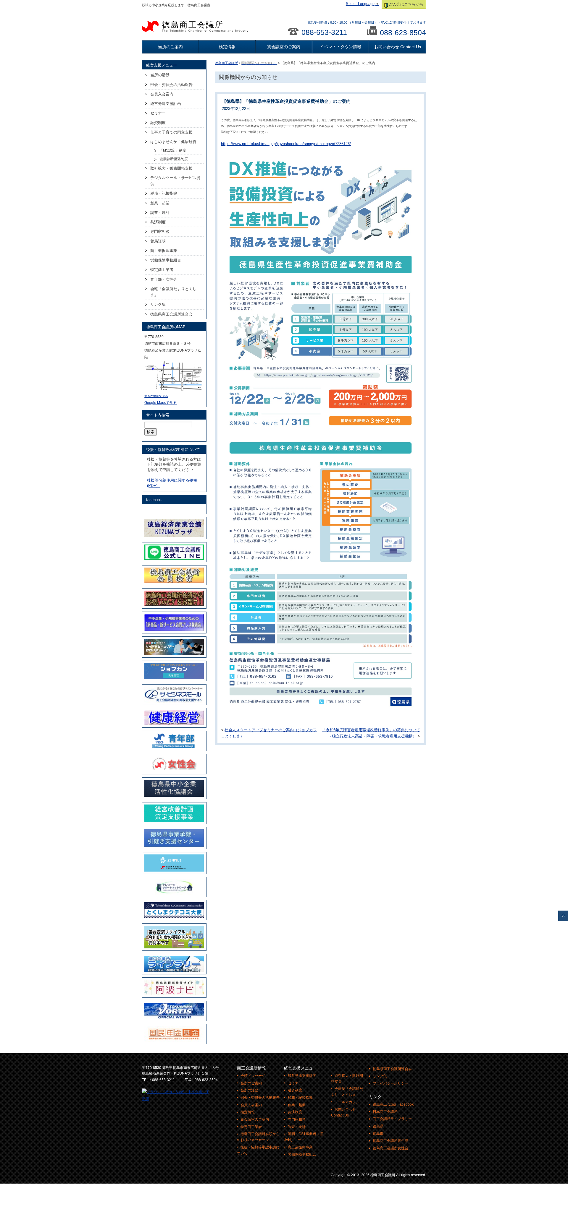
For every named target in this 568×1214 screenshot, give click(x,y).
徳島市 (378, 1134)
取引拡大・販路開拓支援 (171, 168)
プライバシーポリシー (390, 1083)
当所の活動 (160, 75)
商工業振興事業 (163, 250)
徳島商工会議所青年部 (390, 1141)
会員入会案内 (161, 94)
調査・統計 (160, 212)
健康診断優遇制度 (173, 159)
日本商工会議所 (385, 1112)
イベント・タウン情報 (340, 46)
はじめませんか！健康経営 (173, 141)
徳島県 (378, 1126)
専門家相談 (160, 231)
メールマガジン (347, 1102)
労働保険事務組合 (165, 260)
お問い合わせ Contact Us (397, 46)
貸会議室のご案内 (283, 46)
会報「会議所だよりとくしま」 (173, 292)
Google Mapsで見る (160, 403)
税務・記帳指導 (163, 193)
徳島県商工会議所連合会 (171, 314)
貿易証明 (158, 241)
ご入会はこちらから (406, 4)
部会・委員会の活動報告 (171, 84)
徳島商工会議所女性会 (390, 1148)
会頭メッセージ (253, 1076)
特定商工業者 (161, 269)
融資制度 (158, 123)
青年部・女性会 (163, 279)
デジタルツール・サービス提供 (175, 180)
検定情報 (227, 46)
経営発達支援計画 (165, 103)
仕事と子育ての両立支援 (171, 132)
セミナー (158, 113)
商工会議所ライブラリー (392, 1119)
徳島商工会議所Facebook (393, 1104)
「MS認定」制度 (172, 150)
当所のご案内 (170, 46)
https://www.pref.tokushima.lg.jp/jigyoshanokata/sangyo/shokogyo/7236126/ (286, 144)
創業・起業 (160, 203)
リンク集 (158, 304)
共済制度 (158, 222)
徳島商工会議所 (205, 26)
